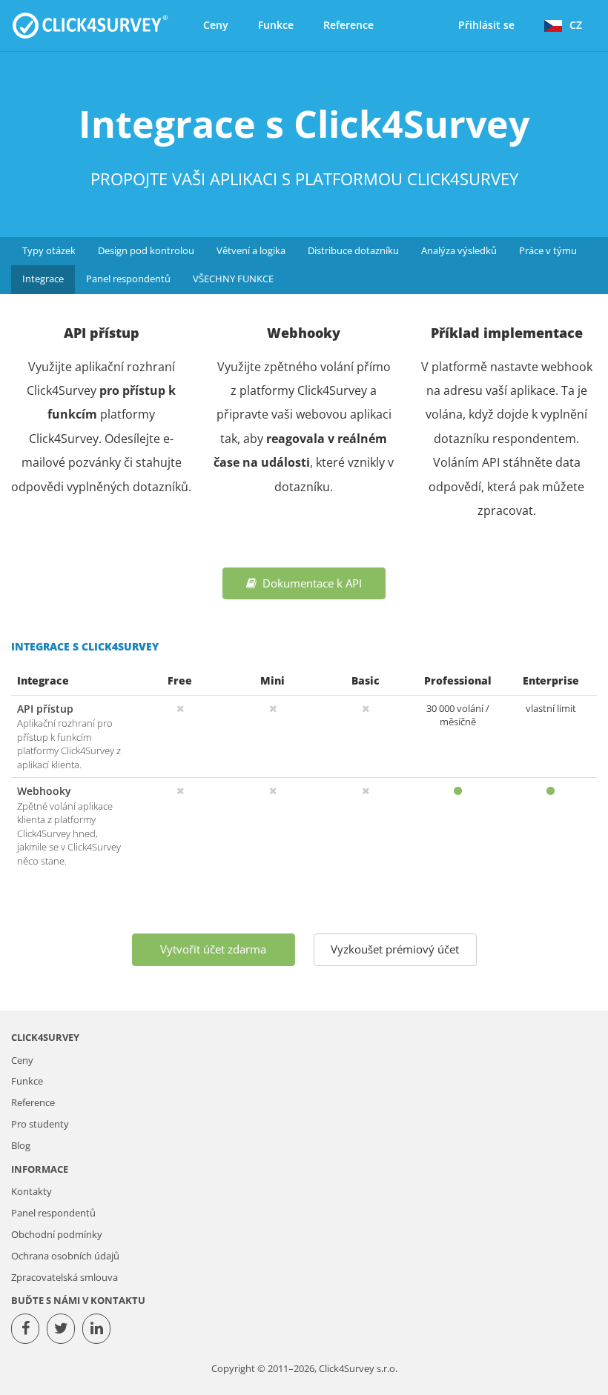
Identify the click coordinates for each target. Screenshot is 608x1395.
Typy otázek (49, 250)
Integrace (43, 279)
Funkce (276, 25)
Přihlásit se (486, 25)
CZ (575, 25)
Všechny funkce (233, 279)
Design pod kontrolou (146, 250)
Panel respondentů (128, 279)
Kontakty (31, 1191)
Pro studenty (40, 1124)
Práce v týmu (548, 250)
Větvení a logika (251, 250)
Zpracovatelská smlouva (64, 1277)
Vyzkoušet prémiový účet (395, 949)
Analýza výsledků (459, 250)
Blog (20, 1145)
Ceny (215, 25)
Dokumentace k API (309, 583)
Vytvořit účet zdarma (213, 949)
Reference (348, 25)
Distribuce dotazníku (353, 250)
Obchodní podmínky (56, 1234)
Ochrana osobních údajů (65, 1256)
